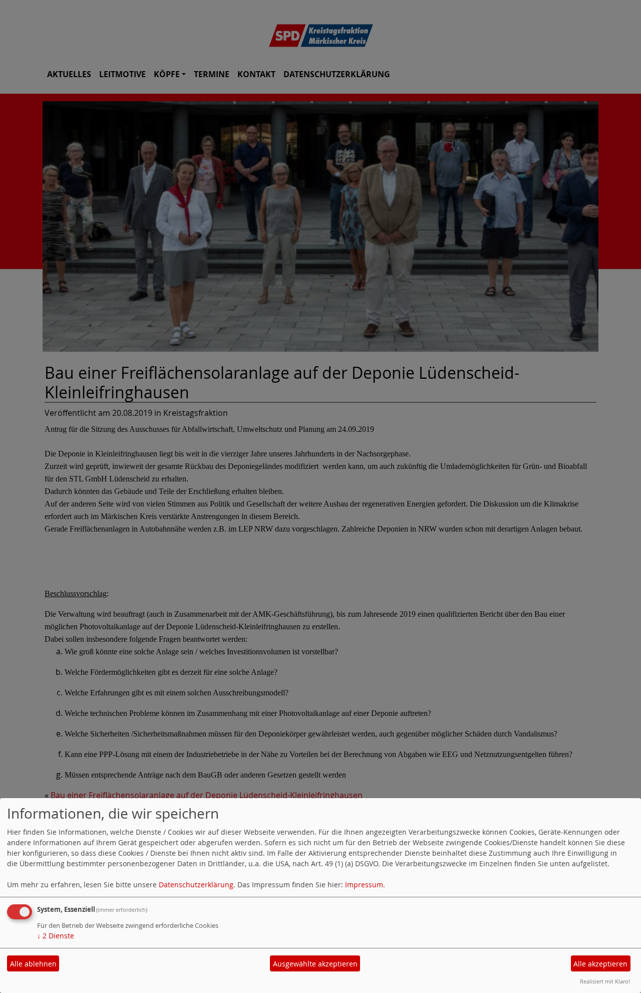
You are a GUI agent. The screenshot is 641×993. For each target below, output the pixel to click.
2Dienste (55, 935)
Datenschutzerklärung (196, 884)
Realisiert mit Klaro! (605, 981)
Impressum (364, 884)
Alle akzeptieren (600, 963)
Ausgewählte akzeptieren (315, 963)
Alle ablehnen (33, 963)
